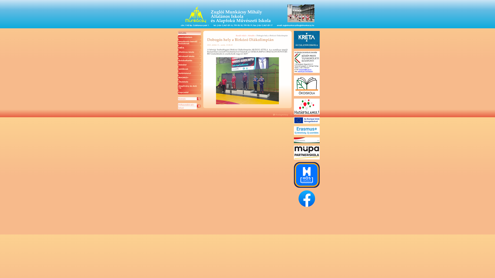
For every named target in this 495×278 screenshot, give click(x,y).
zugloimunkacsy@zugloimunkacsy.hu (298, 25)
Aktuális (251, 35)
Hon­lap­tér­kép (280, 114)
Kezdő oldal (241, 35)
